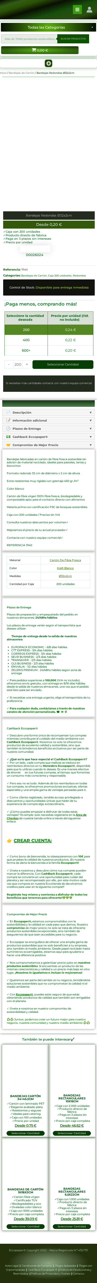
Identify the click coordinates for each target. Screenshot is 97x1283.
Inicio (3, 72)
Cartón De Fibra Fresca (65, 560)
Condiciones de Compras (37, 1265)
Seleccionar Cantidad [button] (26, 1133)
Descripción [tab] (21, 412)
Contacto (78, 1273)
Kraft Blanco (65, 568)
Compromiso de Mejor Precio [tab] (35, 445)
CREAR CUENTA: (33, 840)
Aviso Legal (12, 1265)
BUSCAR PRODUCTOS (73, 38)
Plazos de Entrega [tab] (26, 428)
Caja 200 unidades (60, 275)
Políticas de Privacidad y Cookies (51, 1273)
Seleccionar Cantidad (63, 364)
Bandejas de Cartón (21, 72)
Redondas (79, 275)
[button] (48, 63)
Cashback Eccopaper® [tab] (30, 437)
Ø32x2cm (65, 576)
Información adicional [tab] (29, 420)
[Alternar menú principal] (77, 9)
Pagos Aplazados (66, 1265)
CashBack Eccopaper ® (43, 1269)
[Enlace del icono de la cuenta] (89, 10)
